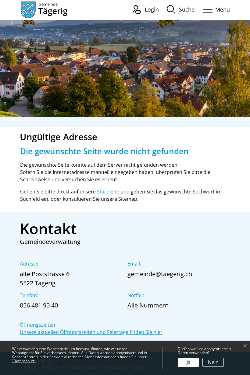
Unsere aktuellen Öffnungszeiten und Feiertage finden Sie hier (91, 332)
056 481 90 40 (39, 305)
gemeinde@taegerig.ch (159, 274)
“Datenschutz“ (24, 360)
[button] (180, 9)
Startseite (108, 191)
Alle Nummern (148, 305)
